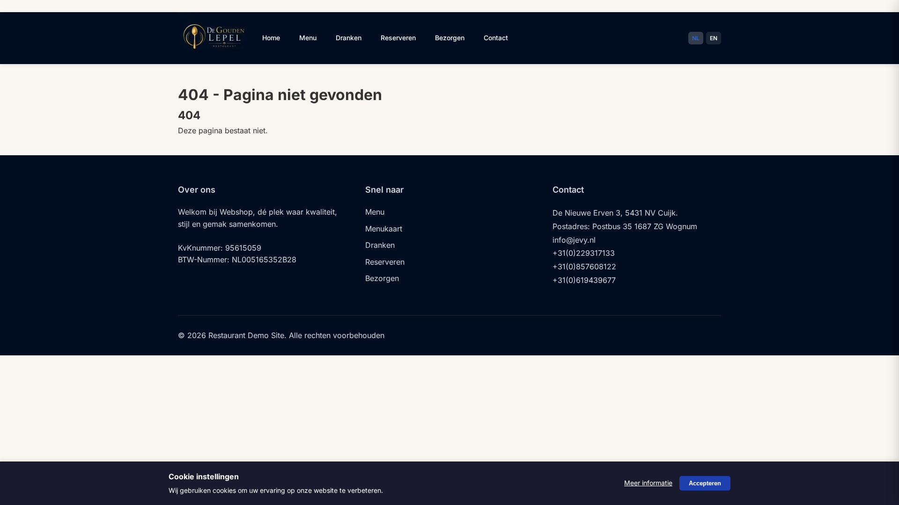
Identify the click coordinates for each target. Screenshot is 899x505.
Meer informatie (648, 483)
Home (271, 38)
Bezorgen (449, 38)
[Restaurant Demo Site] (213, 55)
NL (696, 38)
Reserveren (398, 38)
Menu (308, 38)
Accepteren (705, 483)
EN (713, 38)
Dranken (348, 38)
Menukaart (383, 228)
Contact (496, 38)
